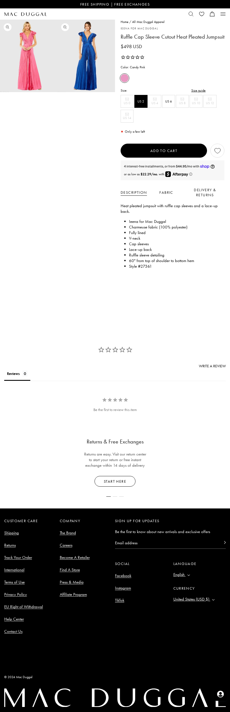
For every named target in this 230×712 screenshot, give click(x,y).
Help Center (14, 619)
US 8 (184, 104)
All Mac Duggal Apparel (148, 22)
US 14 (128, 119)
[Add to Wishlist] (217, 151)
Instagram (123, 588)
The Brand (68, 533)
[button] (212, 14)
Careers (66, 545)
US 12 (211, 104)
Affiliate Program (73, 594)
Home (124, 22)
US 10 (197, 104)
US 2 (140, 101)
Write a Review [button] (212, 365)
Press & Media (72, 582)
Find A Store (70, 570)
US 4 (156, 104)
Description (134, 192)
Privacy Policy (15, 594)
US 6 (168, 101)
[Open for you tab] (220, 694)
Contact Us (13, 631)
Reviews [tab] (13, 373)
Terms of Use (14, 582)
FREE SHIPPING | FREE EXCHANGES (115, 4)
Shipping (11, 533)
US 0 (129, 104)
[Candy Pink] (124, 78)
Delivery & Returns (205, 192)
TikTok (119, 600)
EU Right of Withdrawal (23, 607)
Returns (10, 545)
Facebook (123, 575)
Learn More (115, 481)
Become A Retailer (75, 557)
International (14, 570)
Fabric (166, 192)
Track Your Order (18, 557)
